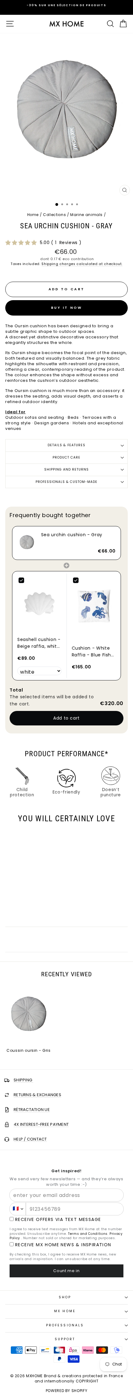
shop (65, 1297)
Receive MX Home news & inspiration (63, 1244)
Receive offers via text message (58, 1219)
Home (33, 214)
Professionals (65, 1325)
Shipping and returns (66, 469)
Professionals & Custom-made (67, 482)
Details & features (66, 445)
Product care (66, 457)
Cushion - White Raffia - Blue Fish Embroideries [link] (91, 652)
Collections (54, 214)
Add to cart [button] (66, 718)
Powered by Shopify (67, 1390)
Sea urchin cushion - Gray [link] (71, 535)
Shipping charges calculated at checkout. (81, 264)
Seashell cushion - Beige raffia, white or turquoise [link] (39, 643)
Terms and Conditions (88, 1233)
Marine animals (86, 214)
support (65, 1339)
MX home (65, 1311)
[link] (26, 543)
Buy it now (66, 307)
